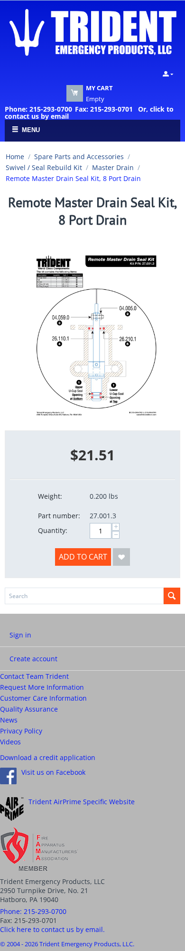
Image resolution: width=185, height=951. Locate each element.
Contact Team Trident (34, 676)
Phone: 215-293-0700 (38, 109)
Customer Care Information (43, 698)
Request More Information (42, 687)
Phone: (33, 911)
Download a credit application (47, 757)
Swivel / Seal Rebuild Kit (44, 167)
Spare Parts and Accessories (79, 156)
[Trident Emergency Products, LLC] (92, 31)
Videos (10, 741)
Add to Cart (83, 557)
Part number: (59, 515)
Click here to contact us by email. (52, 929)
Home (15, 156)
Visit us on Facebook (53, 772)
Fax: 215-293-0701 (104, 109)
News (9, 719)
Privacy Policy (21, 730)
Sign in (20, 634)
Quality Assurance (29, 708)
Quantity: (52, 530)
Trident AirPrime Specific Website (81, 801)
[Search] (172, 596)
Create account (33, 658)
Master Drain (113, 167)
